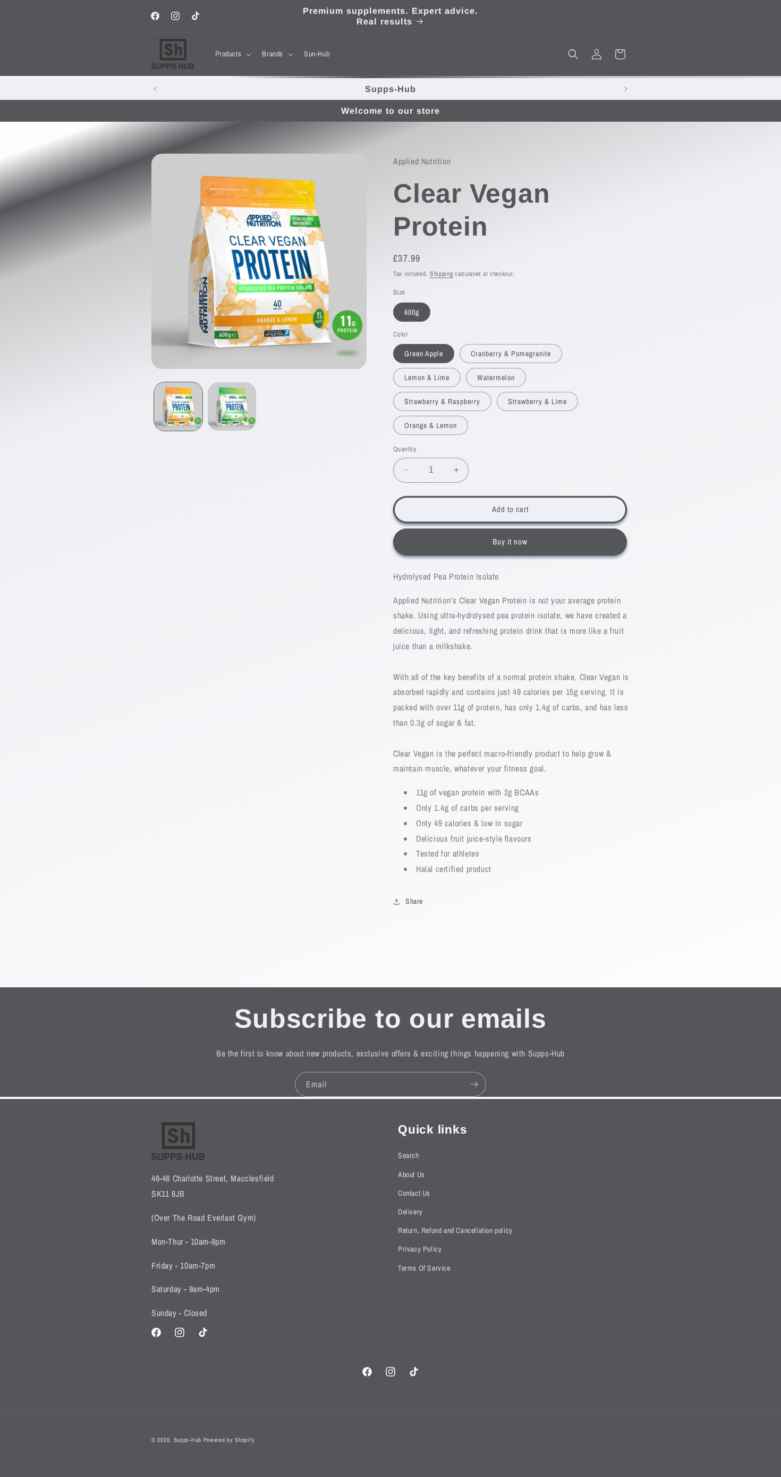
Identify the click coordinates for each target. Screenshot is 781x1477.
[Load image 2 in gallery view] (232, 406)
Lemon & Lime (426, 377)
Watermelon (496, 377)
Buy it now (510, 541)
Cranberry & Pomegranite (511, 353)
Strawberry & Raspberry (442, 401)
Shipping (441, 274)
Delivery (410, 1211)
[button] (232, 54)
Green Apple (423, 353)
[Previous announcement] (155, 89)
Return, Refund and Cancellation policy (455, 1230)
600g (411, 312)
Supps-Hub (187, 1440)
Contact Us (414, 1193)
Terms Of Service (424, 1268)
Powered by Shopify (229, 1440)
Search (408, 1156)
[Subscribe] (474, 1084)
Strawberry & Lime (537, 401)
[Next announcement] (626, 89)
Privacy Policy (420, 1249)
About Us (411, 1174)
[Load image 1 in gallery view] (178, 406)
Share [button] (414, 901)
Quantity (404, 449)
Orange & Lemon (430, 425)
